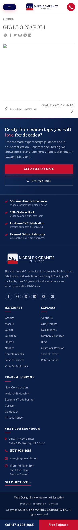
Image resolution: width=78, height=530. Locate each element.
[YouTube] (43, 296)
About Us (47, 317)
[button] (9, 7)
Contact (53, 503)
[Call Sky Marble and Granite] (71, 7)
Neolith (9, 348)
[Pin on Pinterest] (25, 35)
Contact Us (12, 411)
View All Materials (16, 366)
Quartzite (11, 335)
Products (25, 503)
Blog (44, 341)
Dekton (9, 341)
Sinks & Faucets (14, 360)
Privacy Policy (14, 417)
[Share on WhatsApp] (5, 35)
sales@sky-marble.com (24, 458)
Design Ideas (49, 329)
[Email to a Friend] (20, 35)
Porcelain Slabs (14, 354)
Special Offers (49, 354)
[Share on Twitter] (15, 35)
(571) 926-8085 (41, 180)
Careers (10, 405)
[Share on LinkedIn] (29, 35)
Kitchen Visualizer (52, 335)
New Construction (16, 387)
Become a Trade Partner (20, 399)
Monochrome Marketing (49, 497)
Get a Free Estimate (39, 168)
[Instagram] (17, 296)
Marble (9, 323)
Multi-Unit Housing (17, 393)
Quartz (9, 329)
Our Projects (49, 323)
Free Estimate (58, 524)
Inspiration (39, 503)
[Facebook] (8, 296)
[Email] (52, 296)
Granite (8, 18)
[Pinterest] (26, 296)
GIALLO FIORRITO (22, 108)
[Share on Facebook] (10, 35)
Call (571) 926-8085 (19, 524)
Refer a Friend (50, 360)
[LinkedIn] (34, 296)
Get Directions (16, 482)
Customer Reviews (52, 348)
